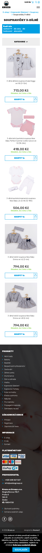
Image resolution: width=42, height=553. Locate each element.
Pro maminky (9, 402)
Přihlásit (7, 420)
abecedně (18, 31)
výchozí (6, 29)
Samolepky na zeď (11, 409)
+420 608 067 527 (13, 480)
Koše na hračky (10, 392)
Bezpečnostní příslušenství (14, 366)
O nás (6, 441)
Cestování (8, 369)
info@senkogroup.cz (13, 483)
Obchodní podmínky (11, 509)
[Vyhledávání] (36, 2)
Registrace (8, 423)
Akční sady (8, 356)
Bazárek (7, 363)
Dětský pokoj (9, 373)
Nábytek (7, 399)
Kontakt (7, 444)
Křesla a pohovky (11, 395)
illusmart (36, 530)
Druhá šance (9, 376)
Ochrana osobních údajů (13, 512)
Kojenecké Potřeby (11, 389)
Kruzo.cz (11, 530)
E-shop (6, 12)
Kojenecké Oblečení (19, 12)
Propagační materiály (12, 405)
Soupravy (34, 12)
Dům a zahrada (10, 379)
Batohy (7, 360)
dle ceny (17, 29)
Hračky (7, 382)
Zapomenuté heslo (11, 426)
